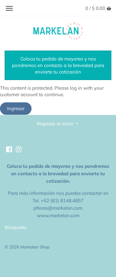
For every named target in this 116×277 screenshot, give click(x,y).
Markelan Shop (34, 246)
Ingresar (15, 108)
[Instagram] (19, 148)
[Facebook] (9, 148)
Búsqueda (15, 227)
